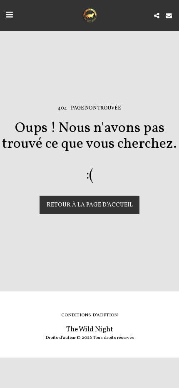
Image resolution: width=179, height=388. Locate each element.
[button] (9, 15)
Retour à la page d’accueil (90, 205)
